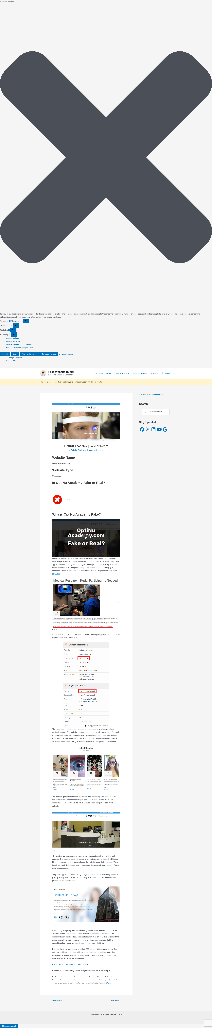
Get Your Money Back (104, 373)
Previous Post (56, 1000)
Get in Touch (121, 373)
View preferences (29, 354)
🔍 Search (166, 373)
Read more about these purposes (19, 347)
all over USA (99, 874)
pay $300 (56, 574)
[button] (106, 157)
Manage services (13, 341)
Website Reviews (140, 373)
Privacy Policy (12, 361)
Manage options (12, 338)
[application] (128, 373)
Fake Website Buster (61, 371)
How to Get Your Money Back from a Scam (70, 964)
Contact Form (106, 983)
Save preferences (49, 354)
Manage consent (9, 1026)
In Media (154, 373)
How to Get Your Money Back (151, 395)
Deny (15, 354)
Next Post (116, 1000)
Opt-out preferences (14, 357)
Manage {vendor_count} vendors (19, 344)
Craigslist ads (87, 874)
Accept (5, 354)
